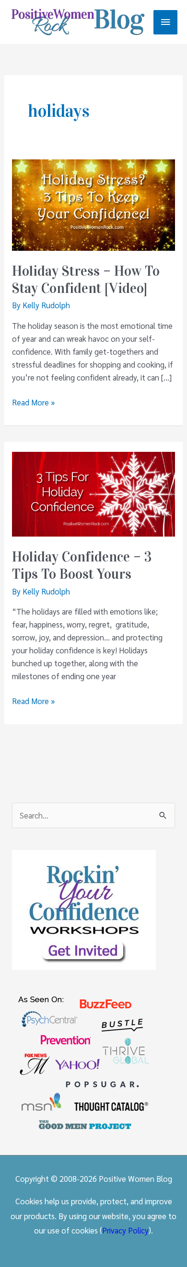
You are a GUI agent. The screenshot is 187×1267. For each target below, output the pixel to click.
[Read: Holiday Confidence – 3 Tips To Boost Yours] (93, 493)
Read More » (33, 402)
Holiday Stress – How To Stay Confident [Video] (86, 280)
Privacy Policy (125, 1230)
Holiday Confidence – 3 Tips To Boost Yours (82, 566)
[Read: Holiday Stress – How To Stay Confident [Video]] (93, 204)
